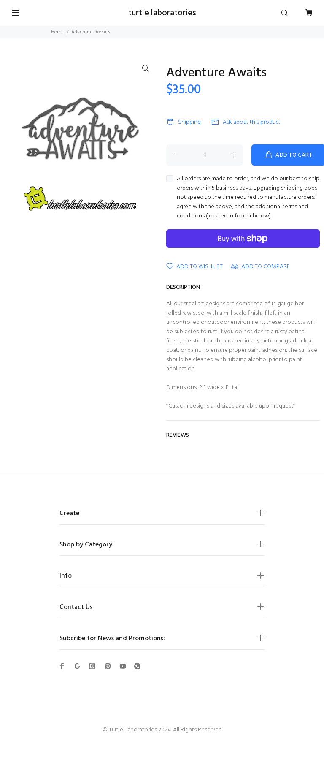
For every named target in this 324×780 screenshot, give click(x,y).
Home (57, 32)
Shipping (189, 122)
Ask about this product (252, 122)
